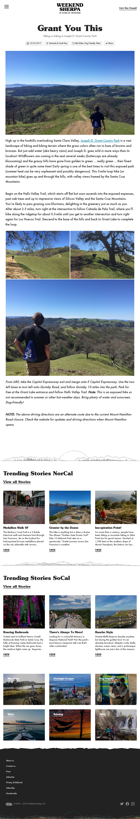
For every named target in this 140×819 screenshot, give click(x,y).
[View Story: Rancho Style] (116, 612)
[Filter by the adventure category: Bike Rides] (24, 675)
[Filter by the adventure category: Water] (24, 711)
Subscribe (10, 788)
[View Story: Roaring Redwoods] (24, 612)
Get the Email (128, 8)
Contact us (10, 766)
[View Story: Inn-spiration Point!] (116, 507)
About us (10, 761)
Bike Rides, (79, 43)
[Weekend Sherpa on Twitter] (122, 804)
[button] (6, 6)
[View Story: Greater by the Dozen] (70, 507)
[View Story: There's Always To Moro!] (70, 612)
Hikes (98, 43)
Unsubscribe (11, 793)
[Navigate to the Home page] (70, 8)
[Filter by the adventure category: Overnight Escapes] (70, 675)
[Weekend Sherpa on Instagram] (133, 804)
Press (8, 772)
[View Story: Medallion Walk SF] (24, 507)
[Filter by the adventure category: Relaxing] (70, 711)
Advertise (10, 777)
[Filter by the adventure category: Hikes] (116, 711)
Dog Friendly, (89, 43)
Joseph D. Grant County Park (100, 140)
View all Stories (16, 482)
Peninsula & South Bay (58, 43)
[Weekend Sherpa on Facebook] (127, 804)
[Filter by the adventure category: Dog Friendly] (116, 675)
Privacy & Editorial (14, 783)
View (6, 550)
